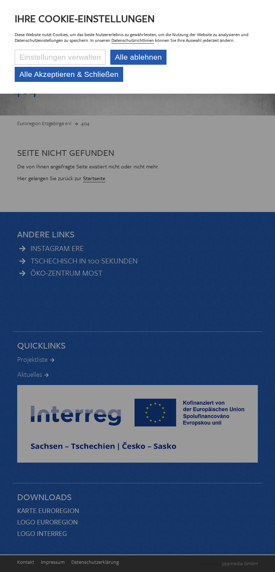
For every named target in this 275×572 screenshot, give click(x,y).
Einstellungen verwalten (60, 57)
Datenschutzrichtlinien (132, 40)
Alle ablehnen (138, 57)
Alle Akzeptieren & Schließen (69, 74)
